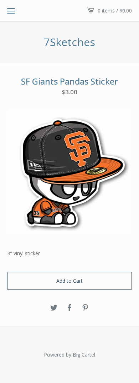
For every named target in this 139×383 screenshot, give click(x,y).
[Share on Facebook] (69, 308)
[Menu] (11, 10)
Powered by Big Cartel (69, 354)
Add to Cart (69, 280)
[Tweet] (53, 308)
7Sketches (69, 42)
